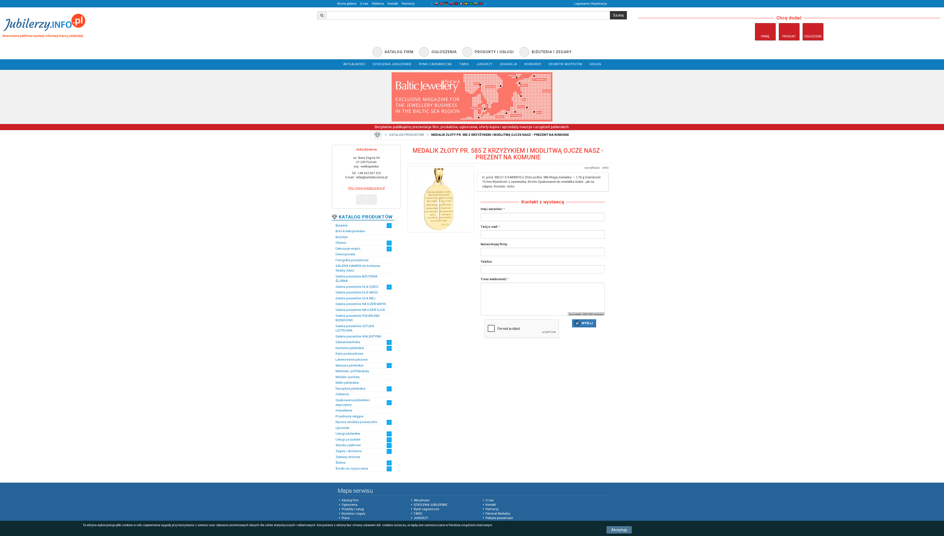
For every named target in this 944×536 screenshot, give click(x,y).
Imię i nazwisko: (492, 209)
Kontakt (393, 3)
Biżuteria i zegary (353, 513)
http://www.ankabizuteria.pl (366, 188)
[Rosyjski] (451, 3)
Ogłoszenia (349, 504)
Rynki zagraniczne (426, 509)
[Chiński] (456, 3)
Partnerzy (408, 3)
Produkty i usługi (353, 509)
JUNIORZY (421, 518)
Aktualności (422, 500)
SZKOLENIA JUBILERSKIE (430, 504)
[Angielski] (441, 3)
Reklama (378, 3)
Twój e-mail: (489, 227)
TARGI (418, 513)
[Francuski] (460, 3)
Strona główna (346, 3)
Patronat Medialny (498, 513)
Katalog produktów (406, 135)
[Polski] (436, 3)
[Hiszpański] (465, 3)
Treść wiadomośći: (494, 279)
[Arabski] (470, 3)
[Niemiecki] (446, 3)
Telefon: (486, 261)
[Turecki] (480, 3)
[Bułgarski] (475, 3)
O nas (364, 3)
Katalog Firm (350, 500)
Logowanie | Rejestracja (590, 3)
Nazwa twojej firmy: (494, 244)
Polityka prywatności (499, 518)
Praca (346, 518)
